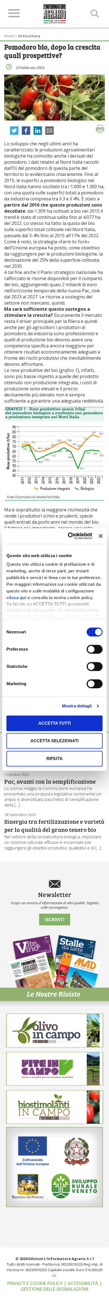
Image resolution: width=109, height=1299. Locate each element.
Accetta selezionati (54, 740)
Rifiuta (54, 758)
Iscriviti (55, 919)
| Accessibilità (81, 1283)
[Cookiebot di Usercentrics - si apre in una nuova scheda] (69, 536)
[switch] (95, 649)
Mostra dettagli (77, 706)
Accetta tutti (54, 723)
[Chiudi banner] (101, 536)
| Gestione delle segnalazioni (61, 1286)
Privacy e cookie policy (35, 1283)
